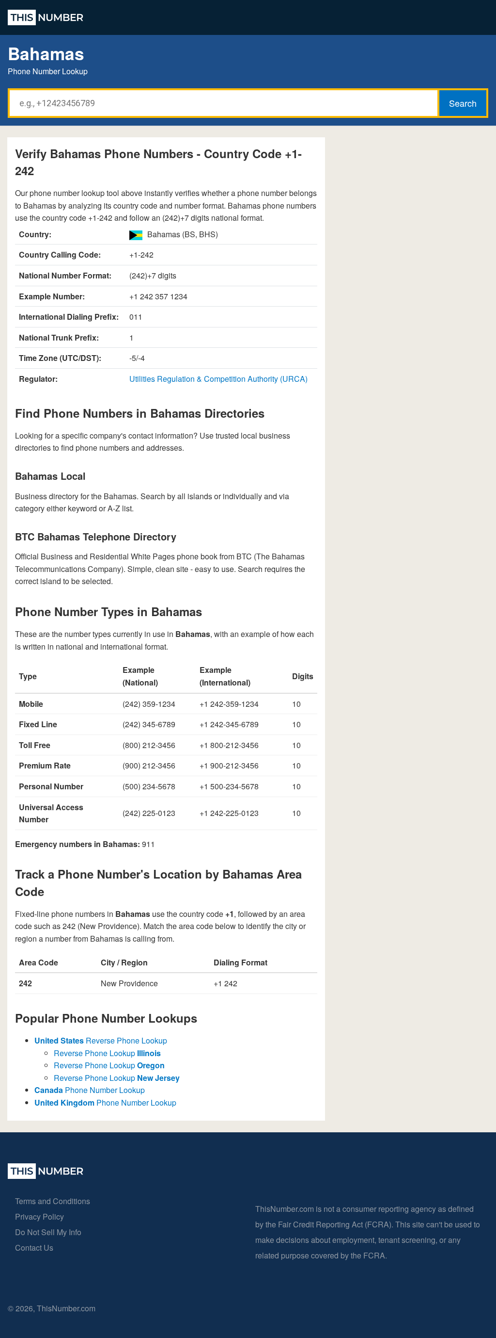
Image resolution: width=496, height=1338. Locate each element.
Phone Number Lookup (89, 1089)
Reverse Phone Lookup (100, 1040)
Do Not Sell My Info (48, 1232)
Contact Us (34, 1247)
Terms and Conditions (52, 1201)
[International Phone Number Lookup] (45, 17)
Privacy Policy (39, 1216)
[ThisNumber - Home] (45, 1175)
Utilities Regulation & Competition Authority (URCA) (218, 378)
